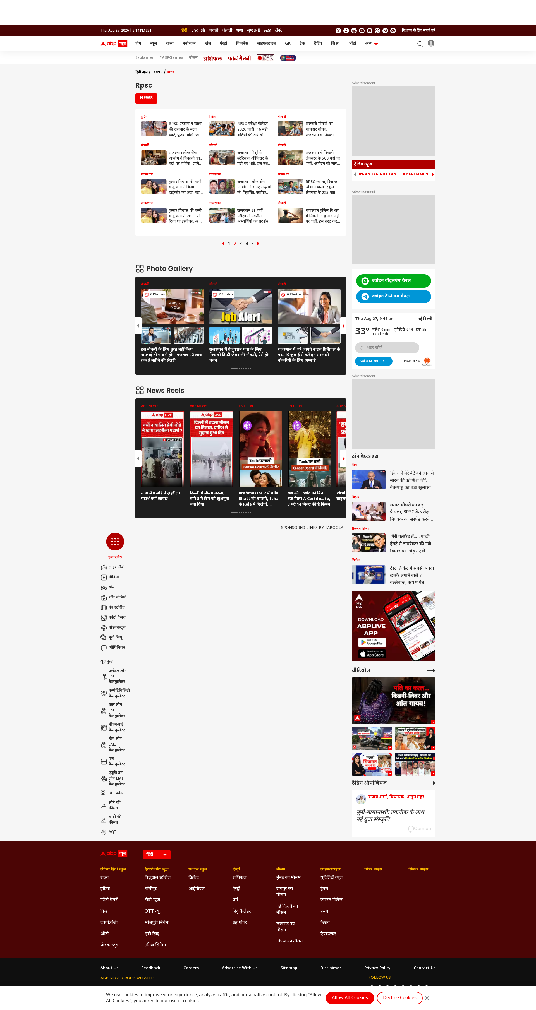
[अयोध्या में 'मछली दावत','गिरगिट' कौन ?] (415, 738)
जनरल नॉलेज (331, 900)
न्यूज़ (153, 43)
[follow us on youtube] (361, 30)
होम (138, 43)
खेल (208, 43)
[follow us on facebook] (346, 30)
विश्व (103, 912)
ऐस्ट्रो (223, 43)
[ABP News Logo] (115, 43)
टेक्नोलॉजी (109, 923)
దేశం (278, 30)
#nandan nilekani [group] (378, 174)
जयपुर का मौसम (284, 892)
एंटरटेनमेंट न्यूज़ (157, 870)
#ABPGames (171, 58)
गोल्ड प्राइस (373, 870)
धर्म (235, 900)
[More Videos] (431, 670)
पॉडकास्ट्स (117, 627)
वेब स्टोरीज (117, 607)
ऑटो (352, 43)
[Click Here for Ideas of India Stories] (265, 57)
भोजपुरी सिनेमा (157, 923)
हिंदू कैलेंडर (242, 912)
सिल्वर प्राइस (418, 870)
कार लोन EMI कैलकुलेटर (117, 710)
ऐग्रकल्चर (328, 934)
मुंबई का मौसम (288, 878)
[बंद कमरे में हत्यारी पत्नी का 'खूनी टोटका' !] (394, 701)
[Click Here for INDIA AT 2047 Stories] (288, 57)
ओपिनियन (117, 647)
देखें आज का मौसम (374, 361)
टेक (302, 43)
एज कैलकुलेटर (117, 761)
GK (288, 43)
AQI (112, 832)
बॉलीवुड (151, 889)
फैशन (325, 923)
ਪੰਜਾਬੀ (227, 30)
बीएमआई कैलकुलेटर (117, 727)
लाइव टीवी (117, 567)
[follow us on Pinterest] (377, 30)
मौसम (193, 58)
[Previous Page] (223, 244)
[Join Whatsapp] (393, 30)
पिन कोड (116, 793)
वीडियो (114, 577)
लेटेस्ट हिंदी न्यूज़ (113, 870)
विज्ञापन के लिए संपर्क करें (419, 30)
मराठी (213, 30)
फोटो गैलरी (117, 617)
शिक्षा (335, 43)
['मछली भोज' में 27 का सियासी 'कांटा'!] (372, 764)
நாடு (267, 30)
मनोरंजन (189, 43)
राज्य (170, 43)
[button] (115, 546)
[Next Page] (258, 244)
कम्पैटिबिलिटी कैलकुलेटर (119, 693)
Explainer (144, 58)
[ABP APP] (372, 642)
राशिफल (240, 878)
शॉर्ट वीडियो (117, 597)
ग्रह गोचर (240, 923)
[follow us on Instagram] (369, 30)
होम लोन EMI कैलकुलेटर (117, 744)
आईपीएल (196, 889)
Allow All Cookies (350, 998)
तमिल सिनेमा (155, 945)
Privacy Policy (377, 968)
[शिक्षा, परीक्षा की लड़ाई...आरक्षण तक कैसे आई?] (415, 764)
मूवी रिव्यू (115, 637)
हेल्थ (324, 912)
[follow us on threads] (354, 30)
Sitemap (289, 968)
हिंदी (184, 30)
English (198, 30)
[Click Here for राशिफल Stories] (212, 58)
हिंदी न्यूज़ (141, 72)
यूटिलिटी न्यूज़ (331, 878)
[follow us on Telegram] (385, 30)
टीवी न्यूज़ (152, 900)
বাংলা (239, 30)
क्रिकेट (193, 878)
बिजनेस (242, 43)
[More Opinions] (431, 783)
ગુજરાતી (253, 30)
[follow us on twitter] (338, 30)
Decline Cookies (400, 998)
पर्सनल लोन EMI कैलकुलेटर (118, 676)
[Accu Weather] (427, 361)
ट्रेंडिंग (318, 43)
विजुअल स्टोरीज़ (158, 878)
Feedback (151, 968)
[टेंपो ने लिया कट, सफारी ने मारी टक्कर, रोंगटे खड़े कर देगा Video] (372, 738)
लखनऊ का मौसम (285, 927)
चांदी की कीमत (115, 819)
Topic (157, 72)
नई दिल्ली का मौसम (287, 910)
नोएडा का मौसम (289, 941)
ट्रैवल (324, 889)
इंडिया (105, 889)
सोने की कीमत (115, 805)
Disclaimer (330, 968)
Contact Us (425, 968)
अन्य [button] (368, 43)
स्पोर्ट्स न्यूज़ (197, 870)
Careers (191, 968)
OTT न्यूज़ (154, 912)
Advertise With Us (239, 968)
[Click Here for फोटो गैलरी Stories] (239, 58)
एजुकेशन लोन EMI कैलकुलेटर (117, 778)
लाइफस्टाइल (266, 43)
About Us (109, 968)
